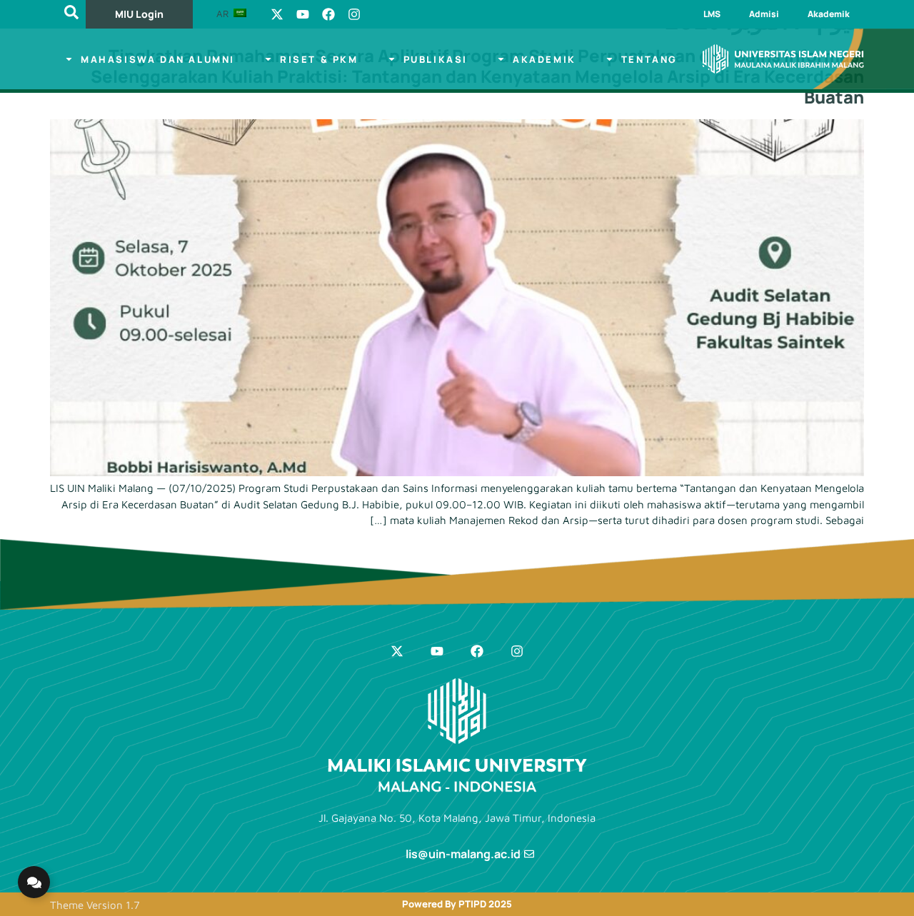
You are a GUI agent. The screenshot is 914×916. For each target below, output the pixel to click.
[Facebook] (328, 14)
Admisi (764, 14)
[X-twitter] (277, 14)
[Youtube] (303, 14)
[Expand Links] (34, 882)
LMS (711, 14)
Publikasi (435, 59)
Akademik (829, 14)
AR (223, 13)
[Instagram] (354, 14)
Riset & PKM (319, 59)
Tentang (649, 59)
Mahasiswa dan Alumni (158, 59)
